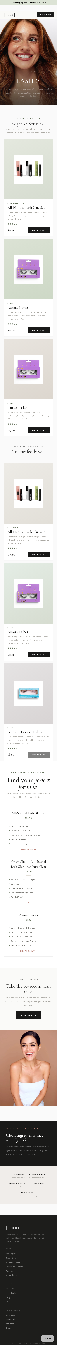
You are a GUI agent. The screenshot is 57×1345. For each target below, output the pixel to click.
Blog (8, 1297)
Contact (9, 1328)
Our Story (10, 1289)
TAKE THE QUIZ (28, 1015)
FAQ (7, 1302)
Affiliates (10, 1324)
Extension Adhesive (14, 1266)
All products (11, 1275)
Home (24, 72)
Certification (11, 1319)
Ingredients (11, 1293)
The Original (11, 1254)
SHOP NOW (45, 15)
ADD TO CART (38, 230)
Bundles (9, 1271)
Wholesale (10, 1315)
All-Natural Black (13, 1262)
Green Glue (11, 1258)
